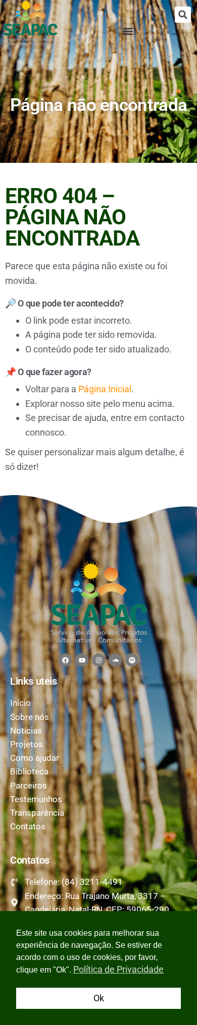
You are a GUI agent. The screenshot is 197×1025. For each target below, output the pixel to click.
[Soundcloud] (115, 660)
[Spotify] (131, 660)
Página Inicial (104, 389)
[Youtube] (81, 660)
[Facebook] (65, 660)
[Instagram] (98, 660)
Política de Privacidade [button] (118, 969)
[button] (183, 15)
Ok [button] (98, 998)
